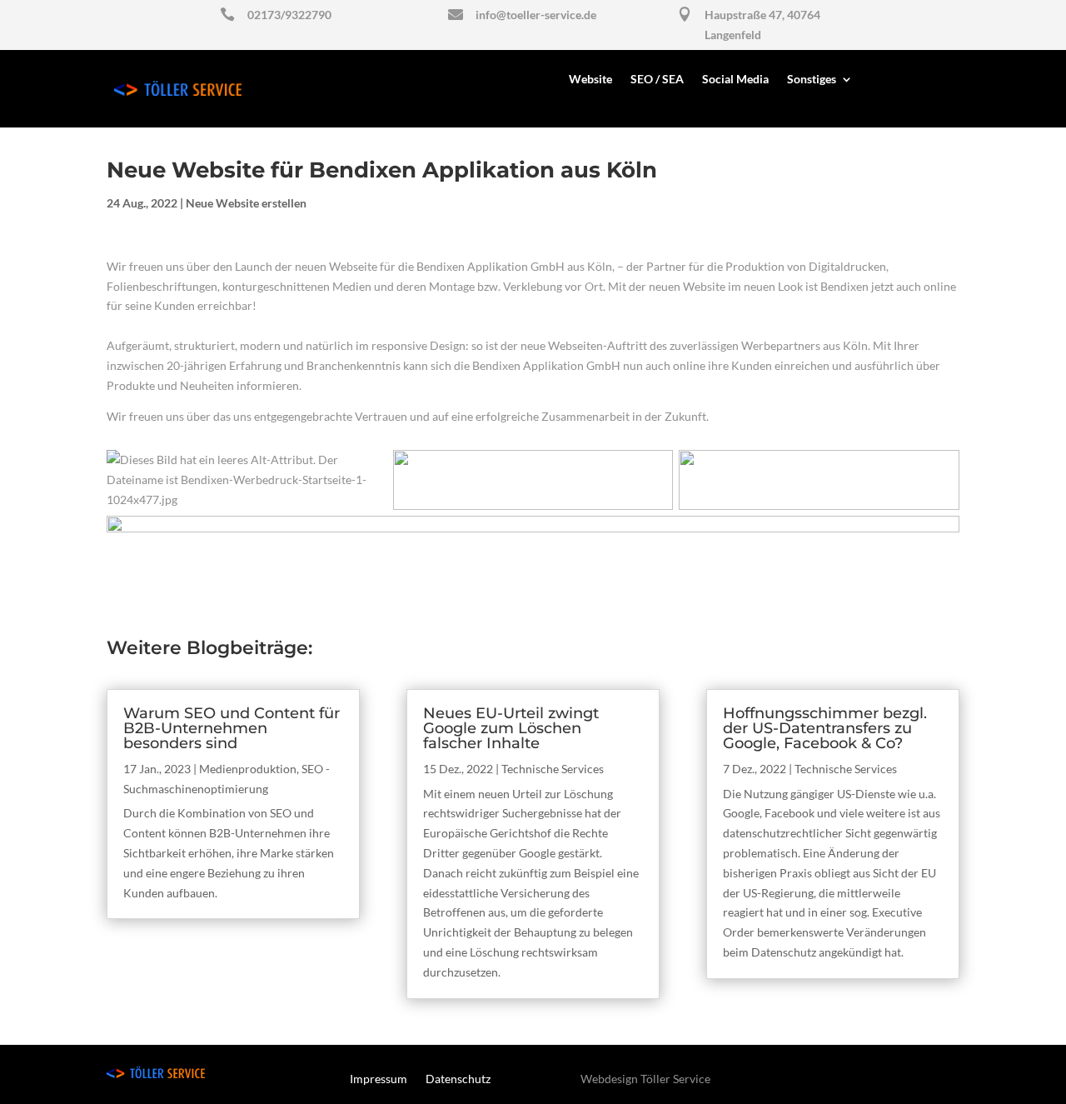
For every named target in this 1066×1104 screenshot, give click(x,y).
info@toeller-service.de (536, 14)
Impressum (378, 1079)
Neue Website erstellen (246, 203)
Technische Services (552, 769)
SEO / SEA (657, 79)
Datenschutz (458, 1079)
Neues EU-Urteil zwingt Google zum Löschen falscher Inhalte (511, 728)
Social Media (735, 79)
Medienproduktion (247, 769)
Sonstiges (811, 79)
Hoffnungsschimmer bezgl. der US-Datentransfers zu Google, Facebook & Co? (825, 728)
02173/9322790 (289, 14)
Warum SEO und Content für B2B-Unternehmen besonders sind (231, 728)
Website (590, 79)
